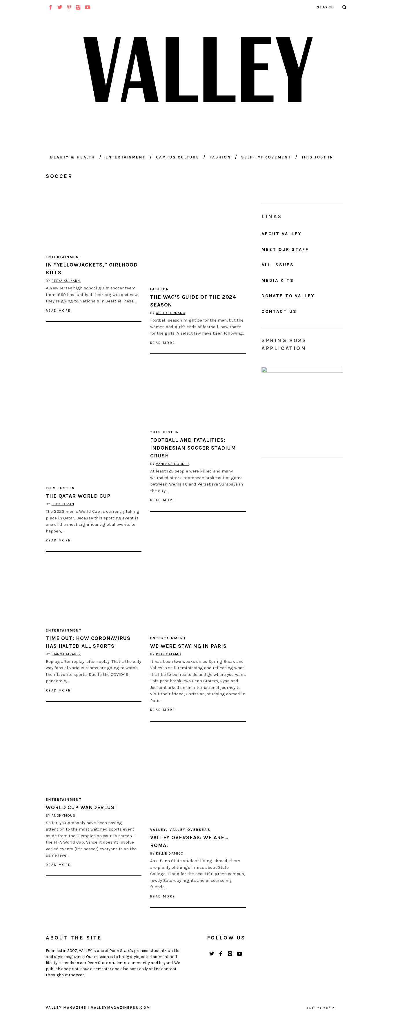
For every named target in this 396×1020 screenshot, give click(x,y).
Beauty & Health (72, 157)
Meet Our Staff (285, 249)
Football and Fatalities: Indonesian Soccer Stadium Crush (193, 448)
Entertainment (126, 157)
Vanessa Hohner (172, 464)
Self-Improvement (266, 157)
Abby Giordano (171, 313)
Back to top (319, 1007)
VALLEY (158, 830)
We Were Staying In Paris (188, 646)
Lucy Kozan (63, 504)
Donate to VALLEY (288, 295)
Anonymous (63, 815)
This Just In (317, 157)
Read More (58, 310)
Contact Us (279, 311)
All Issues (277, 264)
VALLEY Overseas (190, 830)
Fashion (220, 157)
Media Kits (277, 280)
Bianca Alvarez (66, 654)
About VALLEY (281, 233)
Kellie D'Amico (170, 853)
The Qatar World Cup (78, 496)
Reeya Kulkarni (66, 281)
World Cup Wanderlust (82, 807)
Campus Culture (177, 157)
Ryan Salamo (168, 654)
